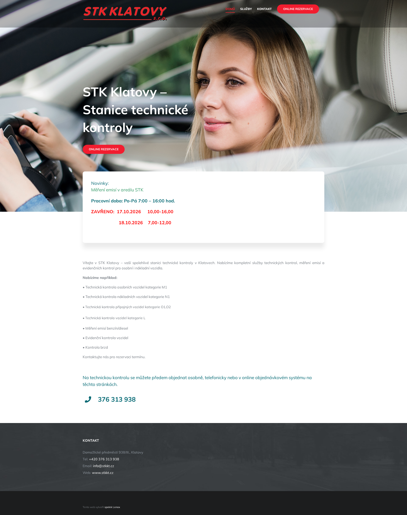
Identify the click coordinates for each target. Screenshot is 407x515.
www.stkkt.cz (102, 472)
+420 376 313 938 (104, 459)
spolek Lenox (112, 507)
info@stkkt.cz (103, 466)
